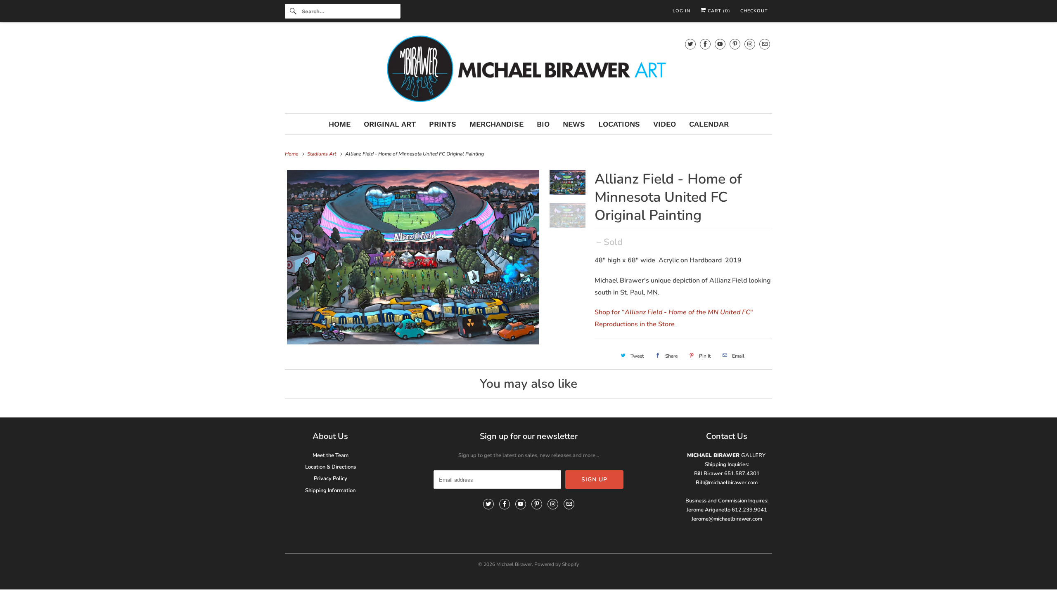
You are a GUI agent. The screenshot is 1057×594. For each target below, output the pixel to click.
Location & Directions (330, 467)
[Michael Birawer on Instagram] (749, 44)
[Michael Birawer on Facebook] (705, 44)
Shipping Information (330, 490)
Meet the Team (330, 455)
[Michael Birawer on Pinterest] (735, 44)
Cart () (718, 11)
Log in (681, 11)
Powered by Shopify (556, 564)
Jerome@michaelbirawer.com (727, 519)
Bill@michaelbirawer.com (727, 482)
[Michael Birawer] (528, 70)
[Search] (293, 11)
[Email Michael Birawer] (764, 44)
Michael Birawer (514, 564)
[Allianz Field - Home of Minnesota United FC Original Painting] (413, 257)
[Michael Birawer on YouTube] (720, 44)
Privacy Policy (330, 478)
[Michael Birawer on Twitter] (690, 44)
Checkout (754, 11)
